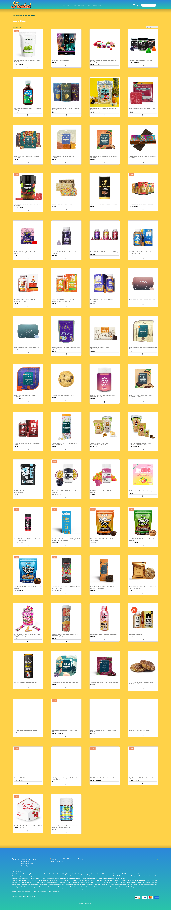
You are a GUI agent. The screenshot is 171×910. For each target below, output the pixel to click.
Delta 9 (25, 15)
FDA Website (25, 861)
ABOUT (75, 5)
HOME (63, 5)
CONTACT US (97, 5)
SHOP (68, 5)
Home (14, 15)
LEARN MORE (81, 5)
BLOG (90, 5)
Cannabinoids (19, 15)
